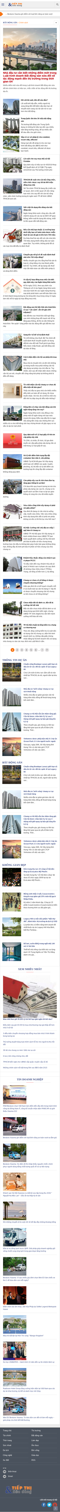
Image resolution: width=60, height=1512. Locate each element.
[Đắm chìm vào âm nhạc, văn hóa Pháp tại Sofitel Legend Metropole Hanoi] (14, 1304)
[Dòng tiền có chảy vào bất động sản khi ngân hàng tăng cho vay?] (12, 420)
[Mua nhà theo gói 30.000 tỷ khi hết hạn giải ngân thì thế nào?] (30, 1017)
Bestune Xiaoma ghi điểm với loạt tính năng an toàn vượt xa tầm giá (30, 1138)
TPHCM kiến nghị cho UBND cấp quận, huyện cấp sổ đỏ (25, 1062)
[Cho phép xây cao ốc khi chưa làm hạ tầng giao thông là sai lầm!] (12, 493)
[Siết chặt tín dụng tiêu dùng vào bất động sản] (12, 220)
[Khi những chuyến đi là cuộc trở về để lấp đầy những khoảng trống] (14, 1219)
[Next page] (42, 650)
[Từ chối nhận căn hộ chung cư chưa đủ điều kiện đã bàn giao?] (12, 398)
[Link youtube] (44, 1506)
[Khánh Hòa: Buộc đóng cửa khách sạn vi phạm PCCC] (12, 571)
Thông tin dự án (14, 660)
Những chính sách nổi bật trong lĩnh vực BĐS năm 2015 (25, 1068)
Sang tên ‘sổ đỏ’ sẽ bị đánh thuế (36, 335)
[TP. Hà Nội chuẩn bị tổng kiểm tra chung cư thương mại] (12, 638)
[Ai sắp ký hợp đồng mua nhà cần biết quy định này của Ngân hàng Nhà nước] (12, 293)
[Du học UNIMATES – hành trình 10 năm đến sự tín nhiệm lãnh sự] (14, 1359)
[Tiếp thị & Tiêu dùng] (15, 4)
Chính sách (23, 23)
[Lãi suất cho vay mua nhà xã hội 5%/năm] (12, 172)
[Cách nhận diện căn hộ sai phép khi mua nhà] (12, 370)
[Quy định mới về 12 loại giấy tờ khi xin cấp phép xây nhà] (12, 448)
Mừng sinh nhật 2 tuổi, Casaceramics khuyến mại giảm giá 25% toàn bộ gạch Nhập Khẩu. (40, 896)
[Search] (57, 4)
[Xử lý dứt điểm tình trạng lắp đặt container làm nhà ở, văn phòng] (12, 469)
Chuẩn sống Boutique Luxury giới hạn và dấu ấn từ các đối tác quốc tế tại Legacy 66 (40, 666)
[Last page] (47, 650)
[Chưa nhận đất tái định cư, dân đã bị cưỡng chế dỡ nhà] (12, 616)
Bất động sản (10, 22)
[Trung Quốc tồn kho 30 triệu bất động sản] (11, 133)
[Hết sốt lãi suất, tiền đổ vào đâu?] (11, 114)
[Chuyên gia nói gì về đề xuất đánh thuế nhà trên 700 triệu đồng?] (12, 268)
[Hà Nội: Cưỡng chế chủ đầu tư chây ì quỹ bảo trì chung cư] (12, 541)
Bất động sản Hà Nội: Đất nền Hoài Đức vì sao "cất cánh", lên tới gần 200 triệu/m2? (39, 309)
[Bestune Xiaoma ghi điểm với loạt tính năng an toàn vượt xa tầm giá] (14, 1135)
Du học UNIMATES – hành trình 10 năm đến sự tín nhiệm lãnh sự (28, 1362)
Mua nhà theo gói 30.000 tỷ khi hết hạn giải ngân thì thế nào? (27, 1019)
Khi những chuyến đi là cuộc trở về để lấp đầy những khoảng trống (29, 1222)
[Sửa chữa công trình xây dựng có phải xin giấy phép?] (12, 518)
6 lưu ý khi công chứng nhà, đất (15, 1056)
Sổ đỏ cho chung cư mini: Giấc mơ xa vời (19, 1050)
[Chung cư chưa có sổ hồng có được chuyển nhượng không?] (12, 593)
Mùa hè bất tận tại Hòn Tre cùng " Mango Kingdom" (23, 1336)
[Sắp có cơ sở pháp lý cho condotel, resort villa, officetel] (11, 151)
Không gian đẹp (14, 865)
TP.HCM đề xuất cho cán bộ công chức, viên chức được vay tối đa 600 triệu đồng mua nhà (39, 182)
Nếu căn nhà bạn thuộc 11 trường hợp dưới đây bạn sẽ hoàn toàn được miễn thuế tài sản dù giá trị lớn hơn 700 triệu (39, 232)
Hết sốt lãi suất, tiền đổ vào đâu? (34, 100)
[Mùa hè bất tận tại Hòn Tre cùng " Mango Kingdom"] (14, 1333)
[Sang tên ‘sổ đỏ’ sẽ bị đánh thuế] (12, 348)
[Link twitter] (49, 1506)
